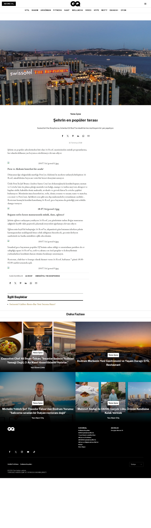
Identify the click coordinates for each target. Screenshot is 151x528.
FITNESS (57, 10)
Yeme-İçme (75, 114)
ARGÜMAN (46, 10)
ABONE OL (9, 4)
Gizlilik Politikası (13, 464)
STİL (27, 10)
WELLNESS (77, 10)
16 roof (29, 276)
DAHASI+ (114, 10)
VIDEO (88, 10)
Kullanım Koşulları (26, 464)
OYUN (123, 10)
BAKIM (35, 10)
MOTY (104, 10)
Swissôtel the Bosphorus (47, 276)
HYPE (96, 10)
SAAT (67, 10)
